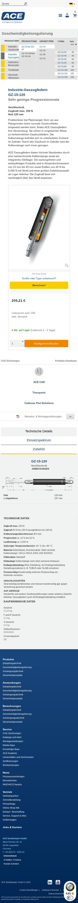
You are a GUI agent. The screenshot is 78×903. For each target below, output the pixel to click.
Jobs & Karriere (12, 827)
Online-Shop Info (11, 808)
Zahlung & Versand (50, 890)
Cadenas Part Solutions (39, 403)
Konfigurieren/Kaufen (46, 343)
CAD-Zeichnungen (12, 733)
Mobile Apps (9, 745)
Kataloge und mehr (12, 737)
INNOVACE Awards (12, 784)
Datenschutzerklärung (58, 894)
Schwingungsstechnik (13, 718)
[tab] (39, 431)
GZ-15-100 (62, 70)
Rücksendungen (11, 765)
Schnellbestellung (11, 800)
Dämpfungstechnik (12, 663)
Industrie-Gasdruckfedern (13, 48)
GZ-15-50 (62, 59)
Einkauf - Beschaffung (13, 812)
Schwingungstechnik (13, 671)
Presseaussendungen (13, 776)
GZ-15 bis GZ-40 (28, 48)
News (6, 772)
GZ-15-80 (62, 66)
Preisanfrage (9, 804)
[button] (39, 416)
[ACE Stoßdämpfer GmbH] (13, 17)
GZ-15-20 (62, 52)
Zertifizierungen (10, 761)
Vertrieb (7, 791)
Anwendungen (12, 682)
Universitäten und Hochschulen (18, 757)
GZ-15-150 (62, 77)
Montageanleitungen (13, 741)
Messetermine (10, 780)
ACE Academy (10, 753)
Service (7, 729)
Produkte (8, 659)
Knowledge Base (11, 749)
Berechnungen (12, 706)
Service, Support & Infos (14, 816)
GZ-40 (42, 58)
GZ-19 (42, 50)
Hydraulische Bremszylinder (13, 64)
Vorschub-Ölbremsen (13, 76)
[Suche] (26, 3)
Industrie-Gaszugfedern (13, 56)
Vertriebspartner (11, 796)
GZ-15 (42, 47)
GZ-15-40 (62, 56)
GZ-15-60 (62, 63)
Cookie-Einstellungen (29, 890)
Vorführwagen (10, 820)
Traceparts (39, 392)
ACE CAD (39, 382)
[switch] (70, 898)
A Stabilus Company (12, 860)
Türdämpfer (13, 70)
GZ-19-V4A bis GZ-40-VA (28, 54)
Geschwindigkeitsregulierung (17, 667)
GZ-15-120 (62, 73)
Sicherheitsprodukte (12, 675)
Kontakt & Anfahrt (11, 864)
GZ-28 (42, 54)
